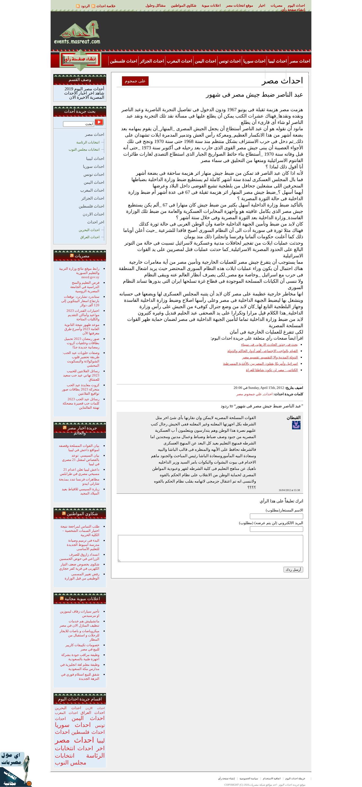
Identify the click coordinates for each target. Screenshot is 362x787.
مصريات (276, 5)
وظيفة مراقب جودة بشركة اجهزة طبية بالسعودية (80, 657)
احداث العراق (90, 237)
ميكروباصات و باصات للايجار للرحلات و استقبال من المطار (79, 635)
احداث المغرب (179, 61)
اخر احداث (276, 74)
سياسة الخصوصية (249, 778)
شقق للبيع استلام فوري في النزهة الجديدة (80, 676)
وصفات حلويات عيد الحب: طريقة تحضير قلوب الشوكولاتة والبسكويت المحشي (80, 359)
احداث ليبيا (277, 61)
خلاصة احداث (106, 6)
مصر (239, 394)
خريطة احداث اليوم (295, 778)
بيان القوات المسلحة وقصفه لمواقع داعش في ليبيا (79, 448)
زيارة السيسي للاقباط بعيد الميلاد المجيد (80, 491)
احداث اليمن (205, 61)
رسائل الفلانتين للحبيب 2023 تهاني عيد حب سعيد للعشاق (81, 375)
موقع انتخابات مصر (239, 5)
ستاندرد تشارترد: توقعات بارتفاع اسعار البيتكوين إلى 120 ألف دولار (80, 301)
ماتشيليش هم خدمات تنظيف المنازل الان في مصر (79, 623)
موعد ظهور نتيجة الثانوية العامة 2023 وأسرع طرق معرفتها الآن (81, 329)
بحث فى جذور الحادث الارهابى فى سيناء (269, 345)
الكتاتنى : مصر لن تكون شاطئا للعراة (272, 370)
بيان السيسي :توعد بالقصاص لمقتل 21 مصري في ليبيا (80, 459)
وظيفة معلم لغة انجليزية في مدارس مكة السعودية (79, 667)
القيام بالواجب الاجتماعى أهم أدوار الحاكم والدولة (262, 351)
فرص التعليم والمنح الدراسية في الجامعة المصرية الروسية (84, 287)
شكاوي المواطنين (183, 5)
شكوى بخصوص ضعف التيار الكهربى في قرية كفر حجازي (79, 566)
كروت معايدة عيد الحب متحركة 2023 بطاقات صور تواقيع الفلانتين (80, 389)
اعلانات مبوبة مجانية (82, 598)
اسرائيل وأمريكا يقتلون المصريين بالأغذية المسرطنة (260, 364)
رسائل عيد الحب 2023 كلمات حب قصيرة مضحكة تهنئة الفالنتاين (81, 403)
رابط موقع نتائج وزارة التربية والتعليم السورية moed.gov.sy (79, 273)
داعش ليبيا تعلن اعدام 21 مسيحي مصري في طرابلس (79, 471)
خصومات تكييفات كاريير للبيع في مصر (82, 647)
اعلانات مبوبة (211, 5)
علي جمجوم (253, 394)
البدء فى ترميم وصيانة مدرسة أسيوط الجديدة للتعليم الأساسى (83, 544)
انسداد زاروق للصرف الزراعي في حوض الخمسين (79, 556)
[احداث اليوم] (77, 43)
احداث (268, 394)
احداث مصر (300, 61)
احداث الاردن (299, 74)
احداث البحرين (89, 230)
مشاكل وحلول (155, 5)
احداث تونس (229, 61)
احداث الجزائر (152, 61)
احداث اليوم (296, 5)
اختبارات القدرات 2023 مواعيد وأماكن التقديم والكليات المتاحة (83, 315)
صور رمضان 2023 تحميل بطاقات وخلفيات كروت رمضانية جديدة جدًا (81, 343)
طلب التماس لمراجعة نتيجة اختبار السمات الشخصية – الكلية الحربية (79, 530)
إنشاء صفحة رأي (293, 10)
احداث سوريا (254, 61)
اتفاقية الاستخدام (272, 778)
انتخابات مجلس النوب (84, 149)
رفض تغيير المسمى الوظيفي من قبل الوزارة (82, 576)
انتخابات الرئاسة (88, 142)
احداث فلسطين (123, 61)
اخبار (261, 5)
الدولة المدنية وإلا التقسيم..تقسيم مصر (270, 357)
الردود (85, 6)
